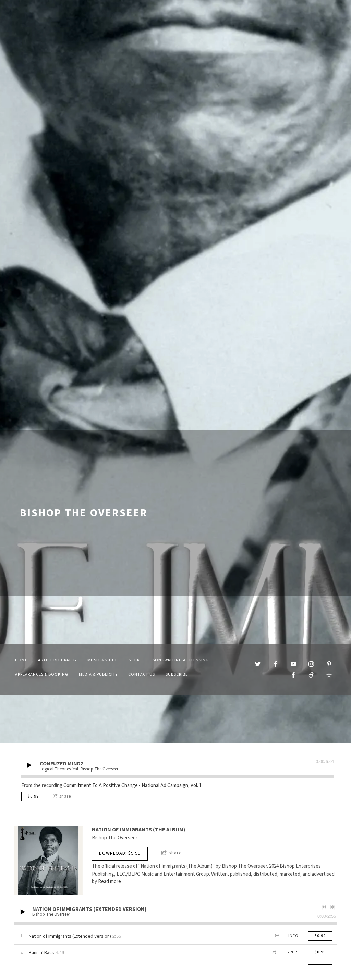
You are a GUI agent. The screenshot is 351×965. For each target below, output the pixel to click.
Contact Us (141, 674)
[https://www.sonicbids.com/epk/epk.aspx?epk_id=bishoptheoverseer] (311, 675)
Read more (109, 881)
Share (65, 796)
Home (21, 660)
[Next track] (333, 907)
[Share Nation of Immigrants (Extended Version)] (276, 936)
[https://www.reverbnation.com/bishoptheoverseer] (329, 675)
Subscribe (177, 674)
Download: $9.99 (120, 853)
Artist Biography (57, 660)
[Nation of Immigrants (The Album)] (48, 860)
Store (135, 660)
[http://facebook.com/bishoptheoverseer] (275, 664)
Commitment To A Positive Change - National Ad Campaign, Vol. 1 (132, 785)
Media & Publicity (98, 674)
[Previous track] (324, 907)
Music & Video (102, 660)
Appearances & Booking (41, 674)
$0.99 (33, 796)
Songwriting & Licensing (181, 660)
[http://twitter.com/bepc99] (258, 664)
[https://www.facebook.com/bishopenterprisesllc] (293, 675)
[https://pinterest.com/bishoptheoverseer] (329, 664)
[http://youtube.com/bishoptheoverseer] (293, 664)
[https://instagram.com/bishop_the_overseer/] (311, 664)
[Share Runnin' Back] (273, 952)
